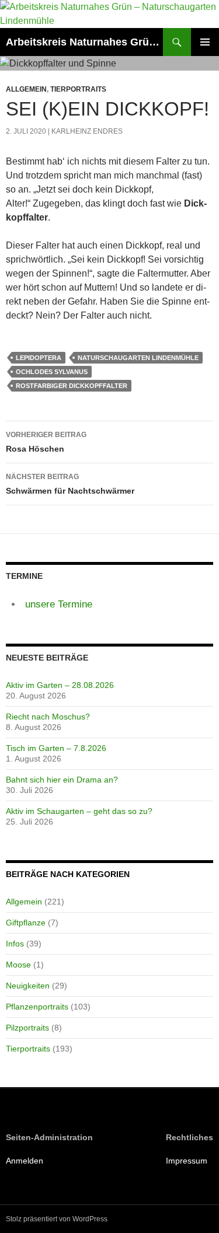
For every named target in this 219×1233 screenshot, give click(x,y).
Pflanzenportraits (37, 1006)
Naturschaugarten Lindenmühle (138, 357)
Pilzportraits (27, 1027)
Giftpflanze (26, 922)
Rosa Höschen (46, 442)
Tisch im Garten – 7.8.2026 (56, 748)
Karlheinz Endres (87, 131)
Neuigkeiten (28, 985)
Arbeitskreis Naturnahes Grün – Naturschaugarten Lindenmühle (84, 42)
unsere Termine (58, 604)
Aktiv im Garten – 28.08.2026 (60, 685)
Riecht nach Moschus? (48, 716)
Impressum (186, 1160)
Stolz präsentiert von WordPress (56, 1219)
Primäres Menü (205, 42)
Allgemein (26, 89)
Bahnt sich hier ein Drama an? (62, 779)
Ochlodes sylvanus (52, 371)
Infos (15, 943)
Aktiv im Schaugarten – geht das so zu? (79, 811)
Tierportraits (78, 89)
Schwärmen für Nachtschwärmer (70, 484)
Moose (18, 964)
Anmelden (24, 1160)
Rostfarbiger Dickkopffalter (71, 385)
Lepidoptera (38, 357)
